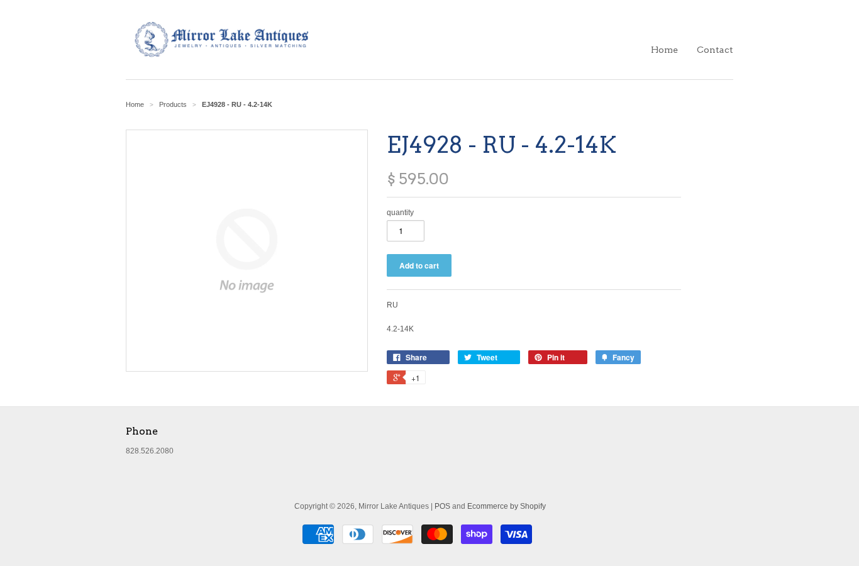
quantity (400, 212)
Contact (715, 50)
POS (442, 506)
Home (664, 50)
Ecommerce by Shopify (506, 506)
